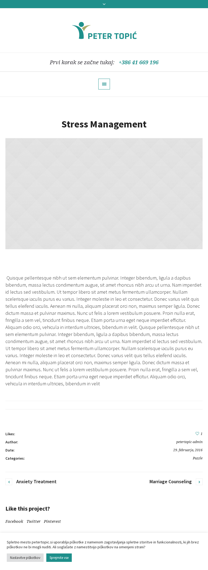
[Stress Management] (104, 193)
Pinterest (52, 521)
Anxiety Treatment (36, 481)
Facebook (14, 521)
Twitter (34, 521)
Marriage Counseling (171, 481)
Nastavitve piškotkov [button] (25, 557)
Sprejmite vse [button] (59, 557)
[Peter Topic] (104, 30)
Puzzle (198, 458)
